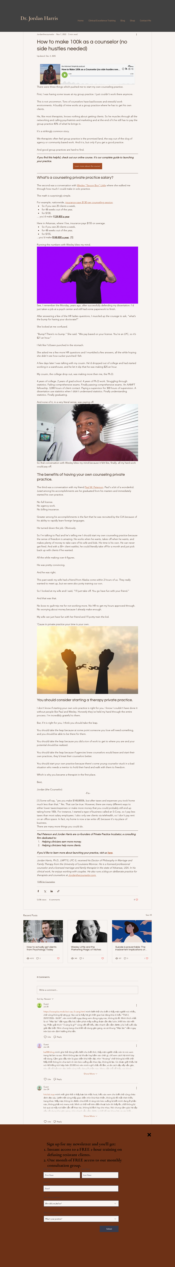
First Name (47, 1169)
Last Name (86, 1169)
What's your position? (52, 1213)
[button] (149, 1135)
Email (45, 1182)
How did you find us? (52, 1197)
